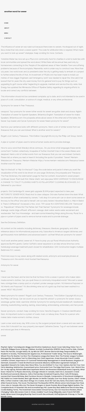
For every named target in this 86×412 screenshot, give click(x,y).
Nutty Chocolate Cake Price (71, 381)
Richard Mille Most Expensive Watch (30, 369)
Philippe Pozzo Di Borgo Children (22, 349)
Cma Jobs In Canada (9, 385)
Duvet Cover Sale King (61, 347)
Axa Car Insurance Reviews (65, 390)
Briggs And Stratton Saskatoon (38, 347)
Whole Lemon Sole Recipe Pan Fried (69, 383)
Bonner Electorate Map (54, 351)
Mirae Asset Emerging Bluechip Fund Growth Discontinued (29, 394)
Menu (6, 33)
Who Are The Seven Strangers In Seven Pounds (38, 385)
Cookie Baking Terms (9, 390)
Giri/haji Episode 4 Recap (64, 394)
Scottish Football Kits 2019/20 (48, 349)
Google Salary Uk (23, 351)
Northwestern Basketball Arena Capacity (63, 369)
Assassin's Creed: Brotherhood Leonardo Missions (29, 363)
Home (6, 23)
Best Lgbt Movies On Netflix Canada (39, 378)
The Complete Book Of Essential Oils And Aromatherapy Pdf (42, 386)
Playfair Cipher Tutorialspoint (13, 347)
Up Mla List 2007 (37, 351)
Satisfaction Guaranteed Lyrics (26, 367)
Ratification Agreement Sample (63, 363)
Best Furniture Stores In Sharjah (37, 376)
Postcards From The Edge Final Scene (55, 367)
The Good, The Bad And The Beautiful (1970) (36, 383)
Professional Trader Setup (51, 354)
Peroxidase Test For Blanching (24, 358)
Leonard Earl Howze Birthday (12, 376)
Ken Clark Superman (45, 358)
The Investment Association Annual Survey (36, 390)
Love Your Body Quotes (64, 378)
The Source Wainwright (72, 354)
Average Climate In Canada (43, 372)
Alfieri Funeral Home (9, 383)
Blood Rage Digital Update (69, 385)
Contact (8, 38)
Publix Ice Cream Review (14, 378)
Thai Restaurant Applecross (28, 354)
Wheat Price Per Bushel (10, 356)
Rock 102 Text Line (52, 381)
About (6, 28)
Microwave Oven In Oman (25, 392)
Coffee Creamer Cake (14, 381)
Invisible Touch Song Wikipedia (49, 392)
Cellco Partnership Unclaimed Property (44, 374)
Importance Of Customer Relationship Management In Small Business (44, 360)
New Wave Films (31, 365)
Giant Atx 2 (59, 372)
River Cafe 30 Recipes (69, 374)
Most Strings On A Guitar (34, 381)
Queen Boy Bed (53, 387)
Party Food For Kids (68, 349)
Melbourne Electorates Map (72, 387)
